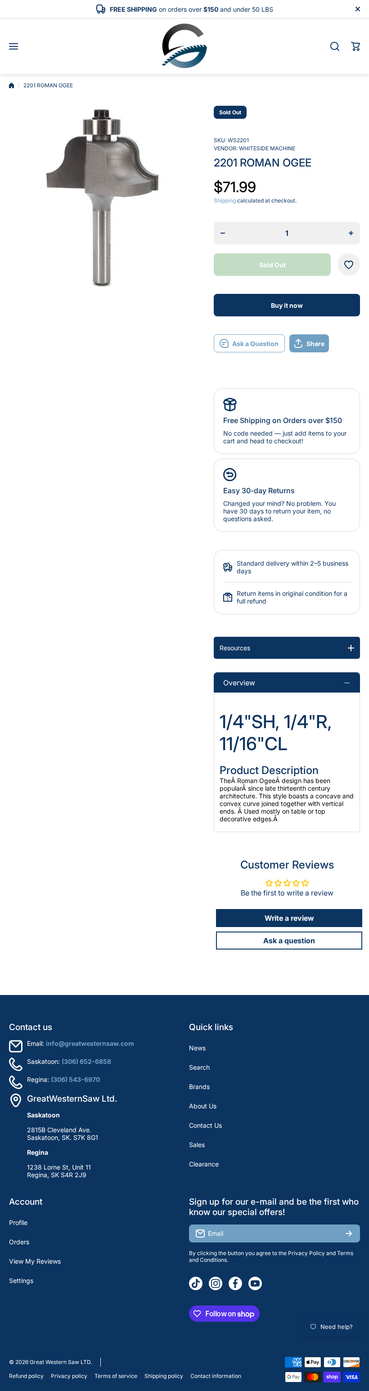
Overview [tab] (239, 682)
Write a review (289, 918)
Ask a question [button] (289, 940)
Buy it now (287, 305)
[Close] (358, 9)
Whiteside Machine (267, 148)
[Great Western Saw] (184, 46)
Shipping (225, 200)
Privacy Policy (306, 1253)
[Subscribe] (349, 1233)
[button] (355, 46)
